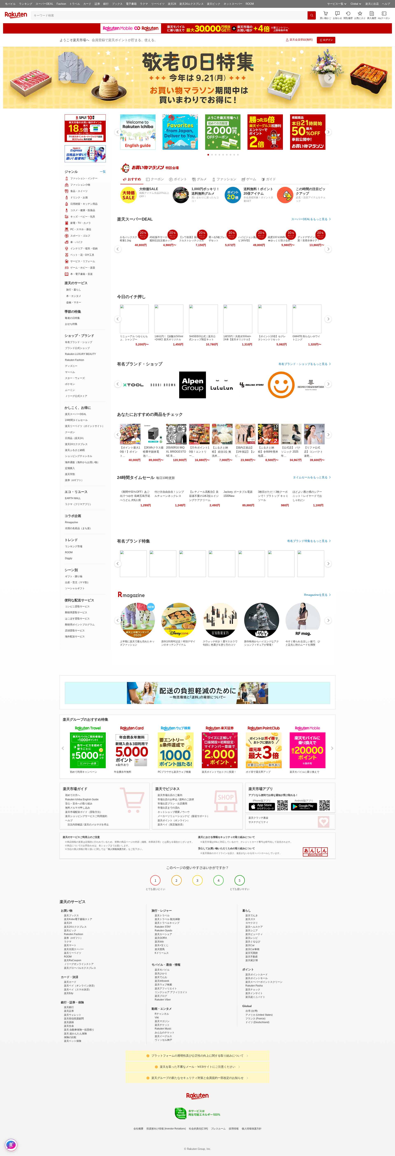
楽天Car (249, 945)
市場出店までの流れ (169, 807)
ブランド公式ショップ (77, 348)
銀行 (106, 3)
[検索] (312, 15)
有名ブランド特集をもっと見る (307, 541)
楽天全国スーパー (74, 949)
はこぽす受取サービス (77, 618)
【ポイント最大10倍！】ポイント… (130, 451)
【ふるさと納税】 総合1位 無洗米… (221, 451)
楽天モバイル (162, 969)
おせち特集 (71, 324)
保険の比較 (70, 1037)
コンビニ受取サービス (77, 606)
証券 (97, 3)
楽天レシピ (251, 937)
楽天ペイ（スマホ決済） (77, 989)
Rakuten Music (163, 1028)
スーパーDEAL (44, 3)
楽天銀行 (69, 1007)
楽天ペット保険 (72, 1041)
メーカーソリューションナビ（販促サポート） (183, 816)
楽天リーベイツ (72, 953)
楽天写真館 (251, 953)
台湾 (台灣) (251, 1011)
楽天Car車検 (252, 949)
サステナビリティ (258, 822)
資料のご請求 (186, 799)
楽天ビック (213, 3)
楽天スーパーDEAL (75, 414)
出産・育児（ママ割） (77, 582)
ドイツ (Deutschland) (257, 1022)
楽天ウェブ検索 (163, 984)
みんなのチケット (164, 1032)
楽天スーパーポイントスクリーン (263, 982)
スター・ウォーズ (75, 378)
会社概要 (138, 1128)
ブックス (117, 3)
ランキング (25, 3)
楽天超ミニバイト (255, 997)
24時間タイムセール (76, 420)
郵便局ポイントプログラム (80, 624)
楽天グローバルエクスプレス (80, 968)
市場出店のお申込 (167, 799)
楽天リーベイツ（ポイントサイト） (85, 426)
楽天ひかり (161, 973)
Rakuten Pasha (254, 985)
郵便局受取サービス (76, 612)
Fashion (61, 3)
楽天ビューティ (254, 934)
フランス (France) (255, 1018)
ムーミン (70, 390)
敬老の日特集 (72, 318)
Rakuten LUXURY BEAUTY (80, 354)
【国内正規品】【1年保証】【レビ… (245, 451)
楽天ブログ (161, 996)
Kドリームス (162, 953)
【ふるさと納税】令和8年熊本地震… (268, 451)
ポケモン (70, 384)
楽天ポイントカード (256, 974)
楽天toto (159, 941)
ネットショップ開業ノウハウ (174, 812)
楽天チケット (162, 1025)
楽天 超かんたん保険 (75, 1033)
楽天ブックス (71, 915)
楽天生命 (69, 1026)
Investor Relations (175, 1128)
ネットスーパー (233, 3)
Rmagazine (71, 522)
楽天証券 (69, 1011)
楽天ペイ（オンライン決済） (80, 985)
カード (87, 3)
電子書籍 (131, 3)
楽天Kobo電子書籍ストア (78, 919)
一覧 (103, 171)
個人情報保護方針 (251, 1128)
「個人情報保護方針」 (117, 849)
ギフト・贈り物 (73, 576)
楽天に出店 (372, 3)
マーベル (70, 372)
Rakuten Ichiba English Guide (82, 799)
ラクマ (144, 3)
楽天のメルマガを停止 (96, 824)
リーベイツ (158, 3)
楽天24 (172, 3)
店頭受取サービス (75, 630)
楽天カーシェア (163, 934)
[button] (337, 15)
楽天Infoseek (162, 980)
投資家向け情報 (155, 1128)
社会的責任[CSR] (198, 1128)
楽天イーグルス (163, 1036)
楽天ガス (250, 919)
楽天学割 (70, 474)
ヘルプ (386, 3)
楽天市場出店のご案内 (170, 795)
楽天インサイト (254, 993)
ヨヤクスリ (251, 922)
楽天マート (70, 945)
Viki (157, 1017)
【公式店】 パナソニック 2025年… (291, 451)
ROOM (250, 3)
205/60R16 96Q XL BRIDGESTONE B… (176, 451)
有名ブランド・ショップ (78, 342)
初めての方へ (72, 795)
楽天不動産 (251, 956)
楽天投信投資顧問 (74, 1018)
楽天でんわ (161, 977)
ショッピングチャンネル (78, 456)
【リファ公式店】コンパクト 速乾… (313, 451)
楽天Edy (68, 993)
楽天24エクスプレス (191, 3)
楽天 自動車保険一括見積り (79, 1029)
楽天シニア (251, 930)
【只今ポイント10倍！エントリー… (199, 451)
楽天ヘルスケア (254, 926)
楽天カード (70, 982)
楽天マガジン (162, 1021)
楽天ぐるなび (252, 941)
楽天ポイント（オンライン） (174, 820)
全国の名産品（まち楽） (78, 528)
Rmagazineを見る (316, 594)
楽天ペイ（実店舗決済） (171, 824)
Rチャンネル (162, 1013)
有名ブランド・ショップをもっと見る (303, 364)
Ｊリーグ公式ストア (76, 396)
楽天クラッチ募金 (258, 817)
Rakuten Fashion (74, 360)
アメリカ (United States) (259, 1014)
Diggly (68, 558)
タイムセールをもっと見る (310, 477)
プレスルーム (218, 1128)
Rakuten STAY (163, 926)
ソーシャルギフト (75, 588)
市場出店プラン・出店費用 (172, 803)
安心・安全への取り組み (78, 803)
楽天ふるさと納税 (75, 450)
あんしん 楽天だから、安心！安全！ (315, 851)
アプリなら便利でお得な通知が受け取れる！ (273, 795)
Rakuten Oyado (163, 930)
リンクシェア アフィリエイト (171, 992)
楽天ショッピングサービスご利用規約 (86, 816)
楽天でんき (251, 915)
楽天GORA (161, 937)
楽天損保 (69, 1022)
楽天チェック (252, 989)
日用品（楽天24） (75, 438)
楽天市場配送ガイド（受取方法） (83, 812)
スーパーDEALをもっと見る (309, 219)
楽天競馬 (160, 949)
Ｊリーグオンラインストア (79, 964)
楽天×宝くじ (161, 945)
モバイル (10, 3)
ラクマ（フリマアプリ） (78, 504)
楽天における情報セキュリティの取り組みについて (226, 837)
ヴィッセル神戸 (163, 1040)
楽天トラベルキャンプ (167, 922)
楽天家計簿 (251, 960)
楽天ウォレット (72, 1014)
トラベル (74, 3)
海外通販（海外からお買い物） (82, 462)
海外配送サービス (75, 636)
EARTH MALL (73, 498)
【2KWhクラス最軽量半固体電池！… (153, 451)
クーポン (70, 432)
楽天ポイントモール (256, 978)
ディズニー (71, 366)
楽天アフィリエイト (166, 988)
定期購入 (70, 468)
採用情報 (234, 1128)
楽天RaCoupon (72, 960)
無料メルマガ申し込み (77, 807)
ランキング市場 (73, 546)
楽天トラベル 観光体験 (167, 919)
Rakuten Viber (163, 999)
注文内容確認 (74, 824)
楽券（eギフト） (74, 480)
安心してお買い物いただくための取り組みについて (226, 848)
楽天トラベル (162, 915)
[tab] (131, 179)
